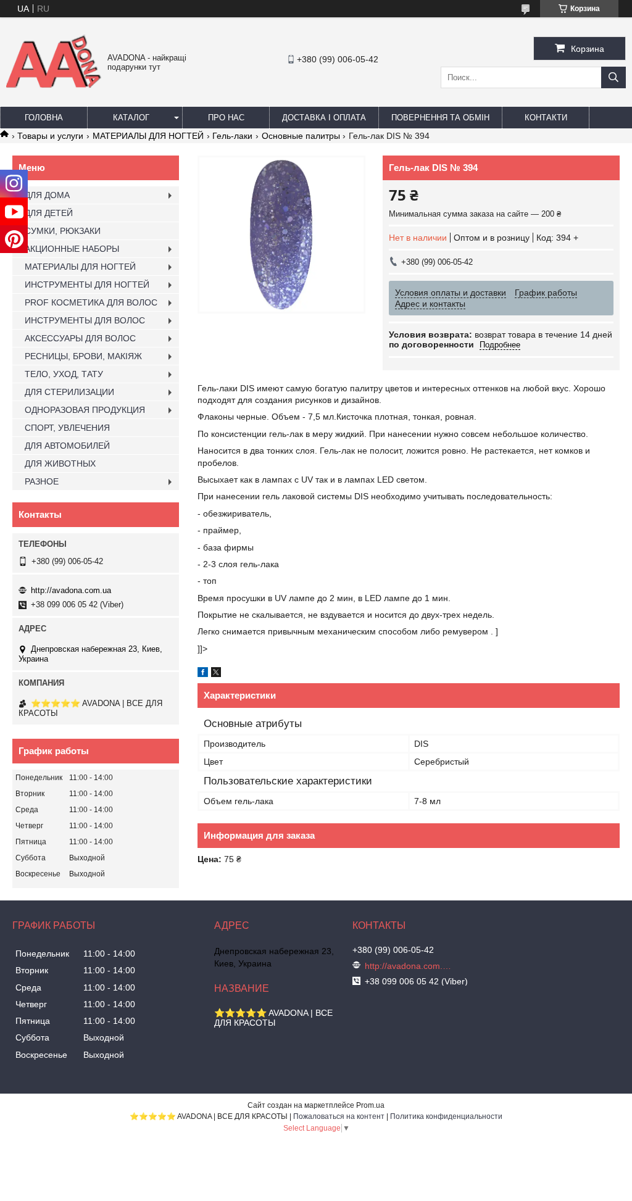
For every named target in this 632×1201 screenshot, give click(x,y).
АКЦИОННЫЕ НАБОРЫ (72, 249)
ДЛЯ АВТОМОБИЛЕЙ (67, 446)
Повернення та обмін (440, 117)
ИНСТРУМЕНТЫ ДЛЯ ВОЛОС (85, 320)
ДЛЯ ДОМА (47, 195)
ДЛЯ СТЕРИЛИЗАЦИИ (69, 392)
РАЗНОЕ (42, 481)
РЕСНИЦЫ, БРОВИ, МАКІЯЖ (83, 356)
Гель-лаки (232, 136)
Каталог (131, 117)
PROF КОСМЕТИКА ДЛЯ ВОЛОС (91, 302)
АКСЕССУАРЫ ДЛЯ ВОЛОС (80, 338)
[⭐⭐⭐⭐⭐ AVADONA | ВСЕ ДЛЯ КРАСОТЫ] (53, 85)
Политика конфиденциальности (446, 1116)
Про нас (226, 117)
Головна (44, 117)
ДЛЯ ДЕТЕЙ (49, 213)
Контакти (546, 117)
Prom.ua (370, 1105)
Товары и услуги (50, 136)
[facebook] (203, 674)
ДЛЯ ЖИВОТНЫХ (60, 463)
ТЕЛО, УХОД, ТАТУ (64, 374)
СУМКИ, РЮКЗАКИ (63, 231)
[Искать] (613, 77)
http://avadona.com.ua (71, 590)
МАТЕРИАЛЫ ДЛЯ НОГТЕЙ (148, 136)
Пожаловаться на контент (339, 1116)
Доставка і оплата (324, 117)
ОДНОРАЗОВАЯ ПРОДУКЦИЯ (85, 410)
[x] (216, 674)
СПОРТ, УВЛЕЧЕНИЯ (67, 428)
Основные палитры (301, 136)
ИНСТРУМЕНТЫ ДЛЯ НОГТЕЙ (87, 284)
